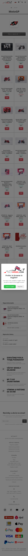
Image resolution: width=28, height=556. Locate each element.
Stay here (20, 286)
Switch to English (10, 286)
